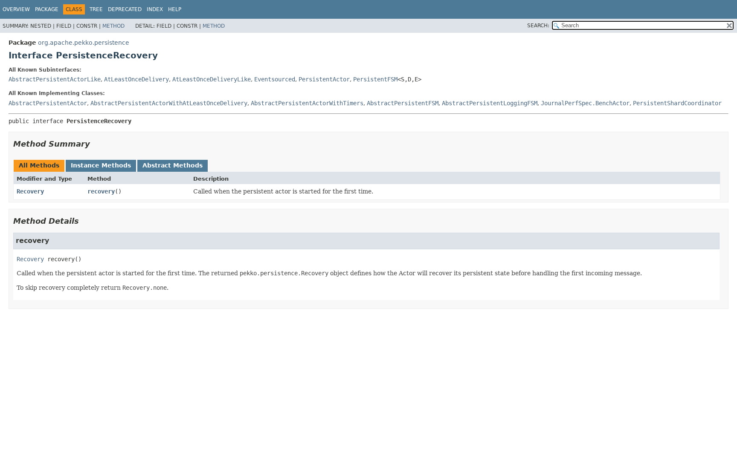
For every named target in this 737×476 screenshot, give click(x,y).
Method (113, 26)
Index (155, 9)
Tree (96, 9)
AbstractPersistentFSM (402, 103)
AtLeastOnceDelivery (136, 79)
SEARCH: (538, 26)
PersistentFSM (375, 79)
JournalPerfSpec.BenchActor (585, 103)
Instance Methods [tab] (101, 165)
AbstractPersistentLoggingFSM (489, 103)
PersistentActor (324, 79)
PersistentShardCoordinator (677, 103)
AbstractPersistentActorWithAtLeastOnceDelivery (168, 103)
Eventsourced (274, 79)
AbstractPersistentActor (48, 103)
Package (46, 9)
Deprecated (125, 9)
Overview (16, 9)
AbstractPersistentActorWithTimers (307, 103)
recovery (101, 191)
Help (174, 9)
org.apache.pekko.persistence (83, 42)
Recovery (30, 191)
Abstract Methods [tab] (172, 165)
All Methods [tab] (39, 165)
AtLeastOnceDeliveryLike (211, 79)
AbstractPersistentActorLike (55, 79)
